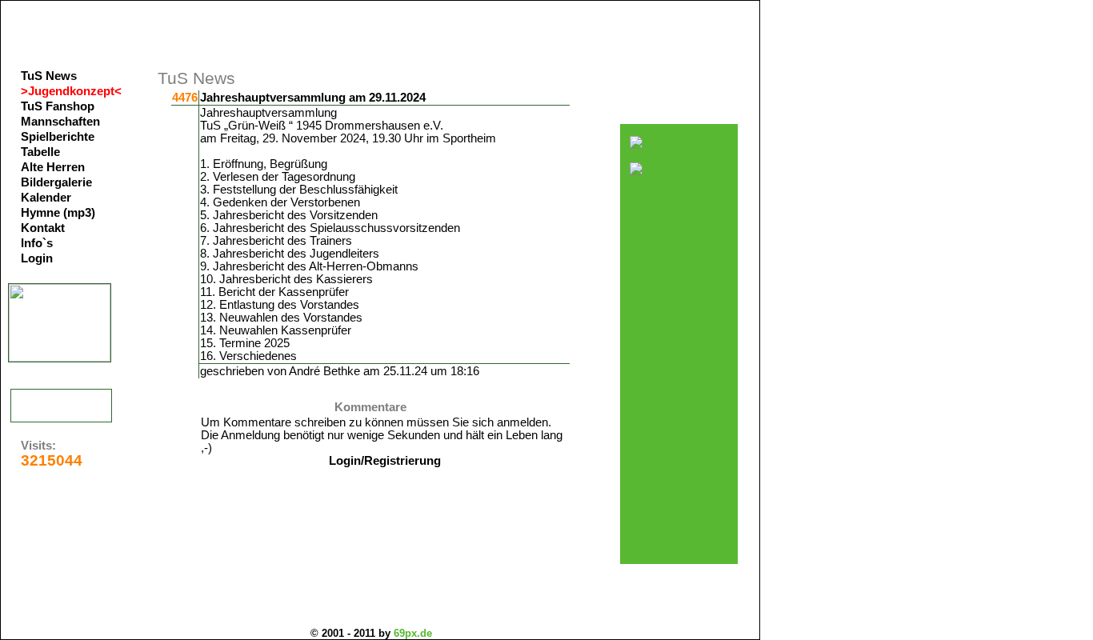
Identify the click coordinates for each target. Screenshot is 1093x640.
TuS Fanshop (57, 106)
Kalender (46, 197)
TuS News (49, 76)
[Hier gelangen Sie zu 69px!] (61, 405)
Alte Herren (53, 167)
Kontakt (43, 228)
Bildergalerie (56, 182)
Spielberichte (57, 136)
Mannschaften (60, 121)
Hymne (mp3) (58, 212)
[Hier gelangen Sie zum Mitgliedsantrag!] (59, 357)
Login (37, 258)
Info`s (37, 243)
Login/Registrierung (385, 460)
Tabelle (40, 152)
